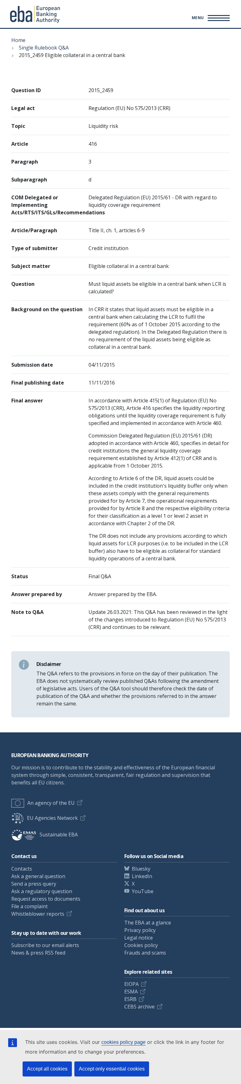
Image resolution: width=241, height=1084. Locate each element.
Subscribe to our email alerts (45, 945)
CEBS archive (139, 1006)
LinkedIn (142, 876)
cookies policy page (123, 1042)
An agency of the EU (51, 802)
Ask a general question (38, 876)
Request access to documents (45, 898)
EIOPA (131, 984)
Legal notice (138, 937)
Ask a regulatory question (41, 891)
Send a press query (33, 883)
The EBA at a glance (147, 922)
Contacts (21, 868)
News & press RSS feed (38, 952)
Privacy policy (140, 930)
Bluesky (141, 868)
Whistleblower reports (37, 913)
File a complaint (29, 906)
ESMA (131, 991)
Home (18, 40)
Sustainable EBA (59, 834)
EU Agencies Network (52, 817)
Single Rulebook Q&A (44, 47)
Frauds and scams (145, 952)
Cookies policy (141, 945)
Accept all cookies (47, 1068)
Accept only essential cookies (112, 1068)
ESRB (130, 999)
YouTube (142, 891)
